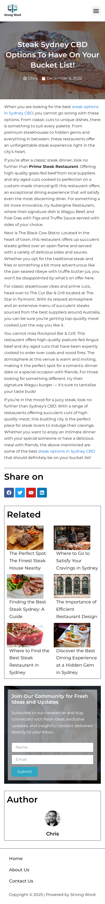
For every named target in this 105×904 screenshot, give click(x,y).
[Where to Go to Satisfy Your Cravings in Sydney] (72, 538)
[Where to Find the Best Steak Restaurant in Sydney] (25, 635)
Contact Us (21, 881)
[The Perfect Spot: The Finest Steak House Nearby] (25, 538)
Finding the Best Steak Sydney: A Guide (27, 609)
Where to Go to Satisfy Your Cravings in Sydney (77, 560)
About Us (19, 870)
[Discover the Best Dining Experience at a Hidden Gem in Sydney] (72, 635)
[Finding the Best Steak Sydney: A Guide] (25, 586)
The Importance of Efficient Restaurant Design (76, 609)
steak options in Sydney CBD (66, 451)
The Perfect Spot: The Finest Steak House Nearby (28, 560)
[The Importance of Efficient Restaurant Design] (72, 586)
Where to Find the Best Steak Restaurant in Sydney (29, 661)
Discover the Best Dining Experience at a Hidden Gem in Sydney (76, 661)
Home (16, 858)
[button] (96, 10)
